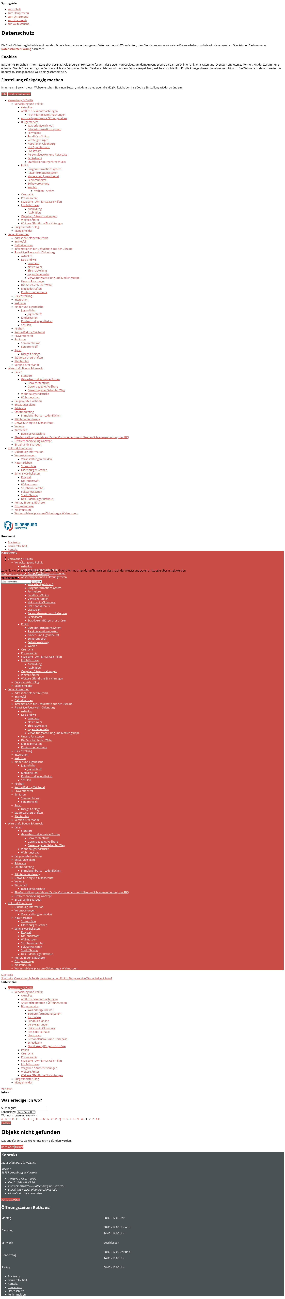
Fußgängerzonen (31, 491)
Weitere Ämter (30, 220)
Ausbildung (35, 209)
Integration (21, 299)
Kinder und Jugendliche (29, 307)
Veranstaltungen (25, 455)
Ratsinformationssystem (43, 172)
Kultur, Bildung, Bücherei (30, 502)
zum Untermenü (18, 16)
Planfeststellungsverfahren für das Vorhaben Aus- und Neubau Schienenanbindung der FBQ (72, 437)
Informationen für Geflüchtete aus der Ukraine (43, 249)
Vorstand (33, 263)
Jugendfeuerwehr (38, 274)
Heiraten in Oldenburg (42, 143)
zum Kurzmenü (17, 20)
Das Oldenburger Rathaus (37, 499)
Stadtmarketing (24, 412)
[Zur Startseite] (20, 533)
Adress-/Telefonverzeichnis (31, 238)
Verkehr (19, 426)
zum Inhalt (14, 9)
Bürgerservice (29, 122)
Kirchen (19, 328)
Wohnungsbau (30, 397)
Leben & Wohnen (18, 234)
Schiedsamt (35, 158)
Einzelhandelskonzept (28, 444)
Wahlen (32, 187)
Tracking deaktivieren (19, 94)
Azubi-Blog (34, 212)
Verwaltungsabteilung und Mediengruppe (53, 278)
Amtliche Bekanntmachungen (39, 111)
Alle (98, 1119)
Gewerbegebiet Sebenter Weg (46, 390)
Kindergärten (29, 317)
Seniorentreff (29, 346)
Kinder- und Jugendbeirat (43, 176)
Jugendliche (28, 310)
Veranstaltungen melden (36, 459)
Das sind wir (28, 259)
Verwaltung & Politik (20, 100)
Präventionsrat (24, 336)
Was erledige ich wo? (40, 125)
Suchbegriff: (8, 1108)
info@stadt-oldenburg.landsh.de (32, 1189)
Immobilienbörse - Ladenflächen (41, 415)
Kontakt (13, 549)
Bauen (18, 372)
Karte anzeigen (10, 1199)
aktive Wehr (35, 267)
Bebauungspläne (25, 404)
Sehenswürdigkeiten (27, 473)
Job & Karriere (30, 205)
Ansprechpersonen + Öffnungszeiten (44, 118)
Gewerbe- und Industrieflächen (40, 379)
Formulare (34, 133)
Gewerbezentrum (38, 383)
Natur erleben (23, 462)
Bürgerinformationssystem (44, 129)
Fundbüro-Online (38, 136)
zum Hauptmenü (18, 13)
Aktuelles (26, 107)
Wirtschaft (21, 430)
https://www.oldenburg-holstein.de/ (36, 1186)
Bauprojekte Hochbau (28, 401)
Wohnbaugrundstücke (35, 394)
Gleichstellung (23, 296)
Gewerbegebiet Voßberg (43, 386)
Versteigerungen (38, 140)
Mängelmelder (23, 230)
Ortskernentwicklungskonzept (33, 441)
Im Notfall (21, 241)
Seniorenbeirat (37, 180)
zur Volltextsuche (18, 24)
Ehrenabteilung (37, 270)
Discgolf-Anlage (30, 354)
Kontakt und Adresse (34, 292)
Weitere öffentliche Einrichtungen (42, 223)
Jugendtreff (35, 314)
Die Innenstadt (30, 481)
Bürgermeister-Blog (27, 227)
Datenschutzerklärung (16, 49)
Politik (25, 165)
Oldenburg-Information (29, 452)
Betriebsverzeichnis (33, 433)
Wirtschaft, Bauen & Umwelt (25, 368)
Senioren (20, 339)
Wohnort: (7, 1115)
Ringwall (26, 477)
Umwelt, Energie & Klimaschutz (34, 423)
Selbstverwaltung (38, 183)
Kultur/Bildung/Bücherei (30, 332)
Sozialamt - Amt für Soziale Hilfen (41, 201)
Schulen (26, 325)
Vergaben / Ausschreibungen (39, 216)
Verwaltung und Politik (29, 104)
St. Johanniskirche (32, 488)
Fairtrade (20, 408)
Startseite (14, 542)
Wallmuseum (29, 484)
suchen (6, 1123)
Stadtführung (29, 495)
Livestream (34, 151)
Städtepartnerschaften (29, 357)
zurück (19, 1147)
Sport (18, 350)
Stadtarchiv (22, 361)
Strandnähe (28, 466)
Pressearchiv (29, 198)
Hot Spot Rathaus (39, 147)
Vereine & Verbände (27, 365)
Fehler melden (17, 1294)
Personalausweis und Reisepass (47, 154)
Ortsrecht (27, 194)
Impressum (15, 1287)
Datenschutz (16, 557)
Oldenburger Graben (34, 470)
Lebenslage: (8, 1112)
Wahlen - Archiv (44, 191)
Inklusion (20, 303)
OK (4, 94)
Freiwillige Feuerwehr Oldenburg (35, 252)
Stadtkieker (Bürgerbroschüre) (47, 162)
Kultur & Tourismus (20, 448)
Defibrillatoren (24, 245)
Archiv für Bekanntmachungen (46, 114)
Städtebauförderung (27, 419)
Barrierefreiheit (17, 546)
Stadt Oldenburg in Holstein (18, 1162)
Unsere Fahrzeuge (32, 281)
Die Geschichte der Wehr (36, 285)
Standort (26, 375)
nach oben (8, 1147)
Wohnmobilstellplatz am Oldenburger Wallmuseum (46, 513)
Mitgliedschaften (31, 288)
